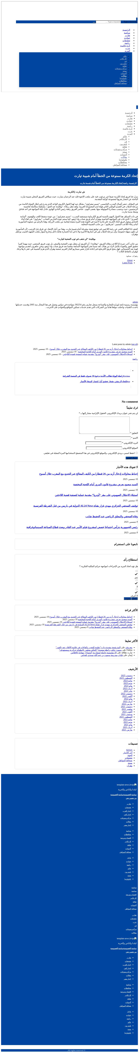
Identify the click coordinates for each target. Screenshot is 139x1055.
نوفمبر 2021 (127, 709)
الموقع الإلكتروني (130, 448)
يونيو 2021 (128, 722)
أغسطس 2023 (125, 678)
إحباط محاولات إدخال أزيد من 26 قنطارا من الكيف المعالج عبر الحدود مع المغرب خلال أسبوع (91, 349)
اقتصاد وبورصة (131, 895)
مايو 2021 (128, 724)
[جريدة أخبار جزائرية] (128, 12)
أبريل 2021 (127, 727)
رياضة (135, 359)
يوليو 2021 (127, 719)
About (129, 260)
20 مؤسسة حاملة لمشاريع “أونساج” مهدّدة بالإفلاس (94, 652)
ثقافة (135, 902)
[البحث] (94, 22)
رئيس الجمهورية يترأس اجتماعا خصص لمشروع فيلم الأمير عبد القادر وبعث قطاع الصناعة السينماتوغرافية (82, 527)
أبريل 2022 (127, 701)
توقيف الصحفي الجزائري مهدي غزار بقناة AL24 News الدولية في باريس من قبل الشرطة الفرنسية (85, 505)
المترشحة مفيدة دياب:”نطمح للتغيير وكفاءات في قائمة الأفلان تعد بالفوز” (88, 647)
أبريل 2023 (127, 688)
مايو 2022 (128, 699)
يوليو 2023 (127, 680)
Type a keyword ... (129, 22)
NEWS (129, 750)
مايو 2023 (128, 686)
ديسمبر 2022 (126, 693)
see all (134, 344)
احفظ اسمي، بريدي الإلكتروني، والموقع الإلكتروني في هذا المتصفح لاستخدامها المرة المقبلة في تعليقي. (89, 453)
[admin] (121, 299)
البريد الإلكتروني (130, 443)
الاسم (134, 438)
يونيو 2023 (128, 683)
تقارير (134, 915)
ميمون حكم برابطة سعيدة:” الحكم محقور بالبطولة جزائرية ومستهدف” (90, 650)
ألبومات (134, 905)
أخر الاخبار (127, 753)
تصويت (127, 599)
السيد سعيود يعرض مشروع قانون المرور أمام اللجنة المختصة (105, 351)
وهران (129, 765)
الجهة (130, 755)
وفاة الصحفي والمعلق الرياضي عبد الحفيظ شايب (112, 516)
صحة (130, 763)
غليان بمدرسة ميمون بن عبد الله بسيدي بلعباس (102, 655)
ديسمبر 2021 (126, 706)
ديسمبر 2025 (126, 675)
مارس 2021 (127, 730)
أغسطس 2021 (125, 717)
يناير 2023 (128, 691)
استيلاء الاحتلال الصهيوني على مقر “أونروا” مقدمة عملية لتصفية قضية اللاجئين (97, 354)
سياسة (134, 888)
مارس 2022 (127, 704)
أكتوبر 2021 (127, 712)
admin (135, 302)
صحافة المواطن (125, 760)
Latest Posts (127, 263)
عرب (135, 922)
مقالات (134, 933)
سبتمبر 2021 (126, 714)
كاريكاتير (133, 898)
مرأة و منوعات (131, 929)
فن (135, 926)
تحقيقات (128, 758)
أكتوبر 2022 (127, 696)
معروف (128, 647)
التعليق (134, 433)
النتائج (134, 599)
